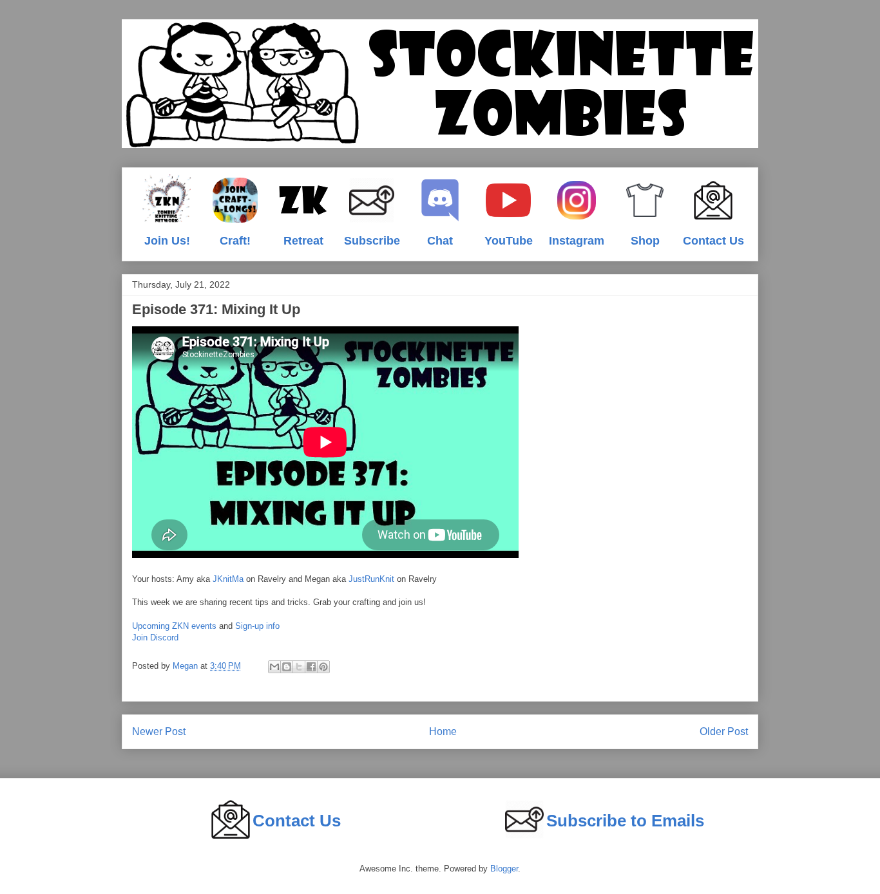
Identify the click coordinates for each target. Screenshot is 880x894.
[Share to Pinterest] (323, 666)
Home (443, 731)
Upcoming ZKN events (174, 626)
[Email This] (274, 666)
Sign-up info (257, 626)
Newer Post (159, 731)
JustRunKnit (371, 579)
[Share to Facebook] (311, 666)
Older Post (724, 731)
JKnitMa (228, 579)
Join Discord (155, 637)
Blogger (504, 868)
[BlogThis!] (286, 666)
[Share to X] (298, 666)
